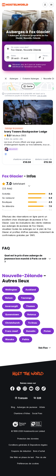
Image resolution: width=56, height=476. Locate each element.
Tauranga (26, 298)
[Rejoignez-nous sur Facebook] (12, 388)
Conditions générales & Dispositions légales (28, 445)
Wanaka (9, 339)
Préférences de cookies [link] (28, 463)
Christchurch (12, 322)
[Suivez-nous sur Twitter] (19, 388)
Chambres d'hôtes (22, 413)
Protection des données (28, 439)
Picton (47, 331)
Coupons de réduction (21, 451)
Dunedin (30, 331)
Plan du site (41, 457)
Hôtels (42, 407)
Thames (30, 306)
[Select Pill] (45, 4)
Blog (13, 407)
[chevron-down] (29, 186)
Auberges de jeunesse (27, 407)
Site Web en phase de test (22, 457)
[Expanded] (6, 79)
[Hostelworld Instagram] (25, 388)
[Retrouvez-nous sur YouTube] (31, 388)
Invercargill (11, 306)
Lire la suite (42, 96)
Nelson (9, 298)
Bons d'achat (39, 451)
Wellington (11, 289)
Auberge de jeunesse (14, 128)
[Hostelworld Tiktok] (44, 388)
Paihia (25, 339)
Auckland (30, 289)
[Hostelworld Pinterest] (37, 388)
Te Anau (32, 322)
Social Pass (37, 413)
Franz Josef (11, 331)
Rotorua (31, 314)
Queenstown (12, 314)
